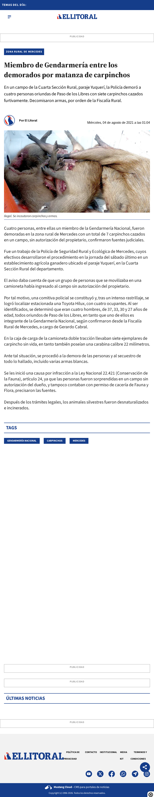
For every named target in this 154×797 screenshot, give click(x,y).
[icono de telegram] (135, 773)
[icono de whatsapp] (123, 773)
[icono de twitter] (100, 773)
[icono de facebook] (111, 773)
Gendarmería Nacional (21, 441)
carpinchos (54, 441)
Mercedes (79, 441)
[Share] (145, 767)
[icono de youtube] (89, 773)
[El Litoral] (77, 17)
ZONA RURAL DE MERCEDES (24, 52)
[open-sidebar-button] (9, 16)
